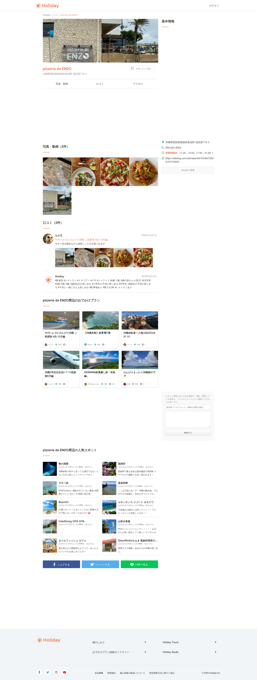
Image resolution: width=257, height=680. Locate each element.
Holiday (47, 5)
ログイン (214, 5)
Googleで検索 (188, 169)
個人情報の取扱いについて (132, 672)
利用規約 (111, 672)
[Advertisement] (100, 116)
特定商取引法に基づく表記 (161, 672)
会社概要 (99, 672)
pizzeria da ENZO (57, 68)
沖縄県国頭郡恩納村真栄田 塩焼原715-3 (187, 142)
